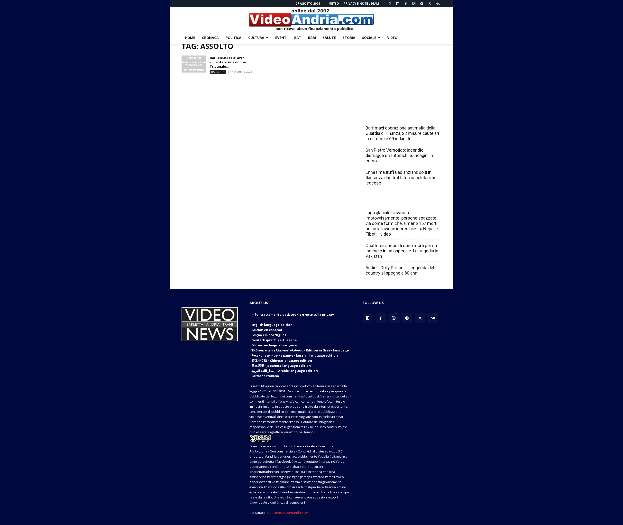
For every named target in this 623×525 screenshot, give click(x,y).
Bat (297, 37)
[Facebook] (405, 3)
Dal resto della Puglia (388, 117)
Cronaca (210, 37)
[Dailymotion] (397, 3)
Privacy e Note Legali (361, 3)
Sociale (369, 37)
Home (190, 37)
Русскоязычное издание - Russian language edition (294, 355)
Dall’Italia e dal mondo (389, 202)
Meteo (334, 3)
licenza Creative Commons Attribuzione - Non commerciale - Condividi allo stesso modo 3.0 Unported (295, 451)
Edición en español (266, 330)
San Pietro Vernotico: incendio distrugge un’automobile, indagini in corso (399, 155)
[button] (390, 3)
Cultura (256, 37)
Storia (349, 37)
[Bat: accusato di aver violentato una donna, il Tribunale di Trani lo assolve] (194, 64)
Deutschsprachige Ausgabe (274, 340)
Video (392, 37)
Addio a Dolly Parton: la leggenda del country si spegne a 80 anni (400, 270)
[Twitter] (429, 3)
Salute (329, 37)
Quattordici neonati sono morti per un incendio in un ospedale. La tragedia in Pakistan (402, 251)
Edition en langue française (274, 345)
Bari (312, 37)
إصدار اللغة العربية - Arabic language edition (284, 370)
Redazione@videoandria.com (288, 512)
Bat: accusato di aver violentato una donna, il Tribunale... (229, 62)
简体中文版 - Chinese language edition (281, 360)
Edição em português (268, 335)
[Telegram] (421, 3)
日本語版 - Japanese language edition (281, 365)
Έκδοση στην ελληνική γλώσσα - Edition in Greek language (300, 350)
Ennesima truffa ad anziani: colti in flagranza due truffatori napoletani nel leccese (402, 177)
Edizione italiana (265, 376)
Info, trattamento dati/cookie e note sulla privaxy (292, 314)
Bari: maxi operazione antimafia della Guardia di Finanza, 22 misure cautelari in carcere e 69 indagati (402, 133)
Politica (233, 37)
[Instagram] (413, 3)
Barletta (217, 72)
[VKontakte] (437, 3)
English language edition (272, 324)
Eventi (281, 37)
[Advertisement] (402, 74)
